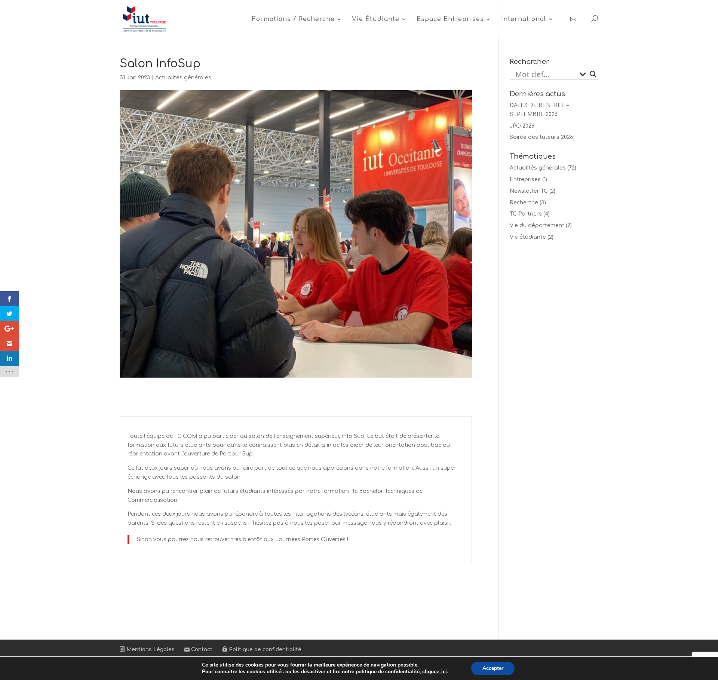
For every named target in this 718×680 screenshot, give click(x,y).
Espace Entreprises (450, 19)
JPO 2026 (522, 126)
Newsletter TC (529, 191)
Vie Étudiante (375, 19)
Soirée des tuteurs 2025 (541, 137)
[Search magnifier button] (593, 74)
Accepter (492, 668)
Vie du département (537, 225)
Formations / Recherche (293, 19)
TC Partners (526, 214)
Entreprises (525, 179)
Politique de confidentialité (264, 649)
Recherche (524, 202)
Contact (201, 649)
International (523, 19)
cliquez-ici (434, 671)
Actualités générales (183, 77)
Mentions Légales (150, 649)
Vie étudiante (528, 237)
